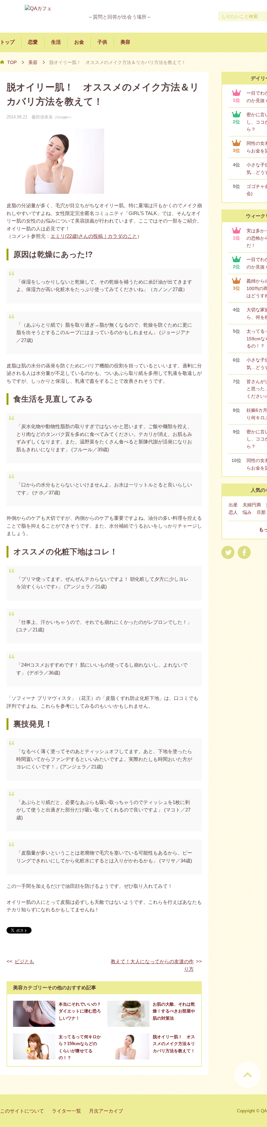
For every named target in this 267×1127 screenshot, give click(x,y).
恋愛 (33, 42)
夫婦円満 (252, 504)
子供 (102, 42)
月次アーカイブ (106, 1111)
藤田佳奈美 (42, 117)
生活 (56, 42)
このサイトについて (22, 1111)
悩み (247, 512)
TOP (12, 62)
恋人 (233, 512)
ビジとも (24, 961)
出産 (233, 504)
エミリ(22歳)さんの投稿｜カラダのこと (93, 236)
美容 (125, 42)
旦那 (261, 512)
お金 (79, 42)
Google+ (63, 117)
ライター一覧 (66, 1111)
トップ (7, 42)
